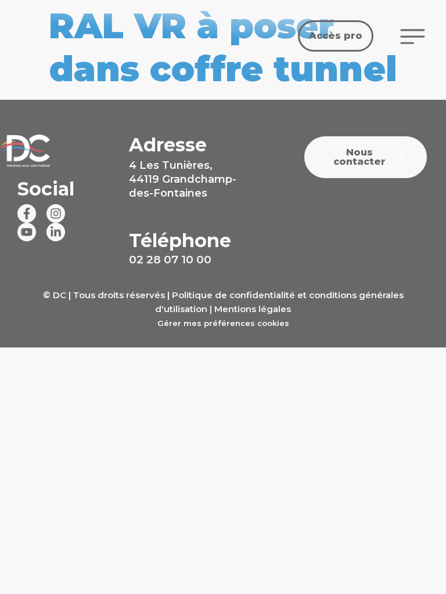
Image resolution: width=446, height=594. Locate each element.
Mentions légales (252, 308)
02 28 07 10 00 (170, 259)
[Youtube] (26, 232)
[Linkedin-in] (55, 232)
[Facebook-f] (26, 213)
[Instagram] (55, 213)
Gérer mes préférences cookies (223, 323)
